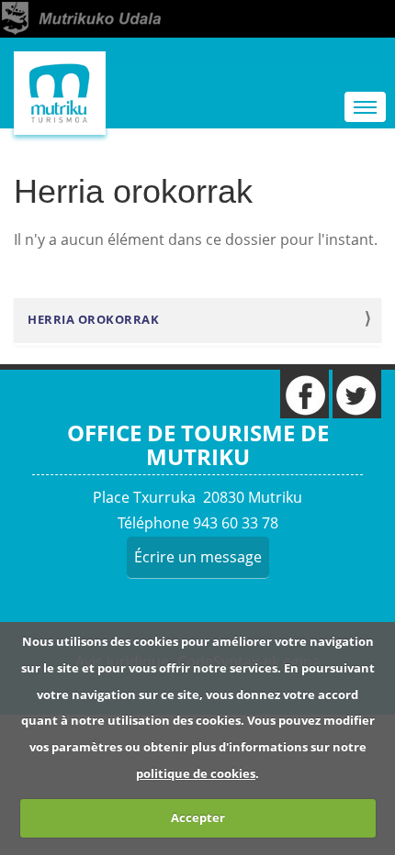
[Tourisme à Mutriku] (60, 93)
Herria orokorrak (93, 320)
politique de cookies (195, 773)
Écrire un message (198, 557)
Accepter (198, 817)
